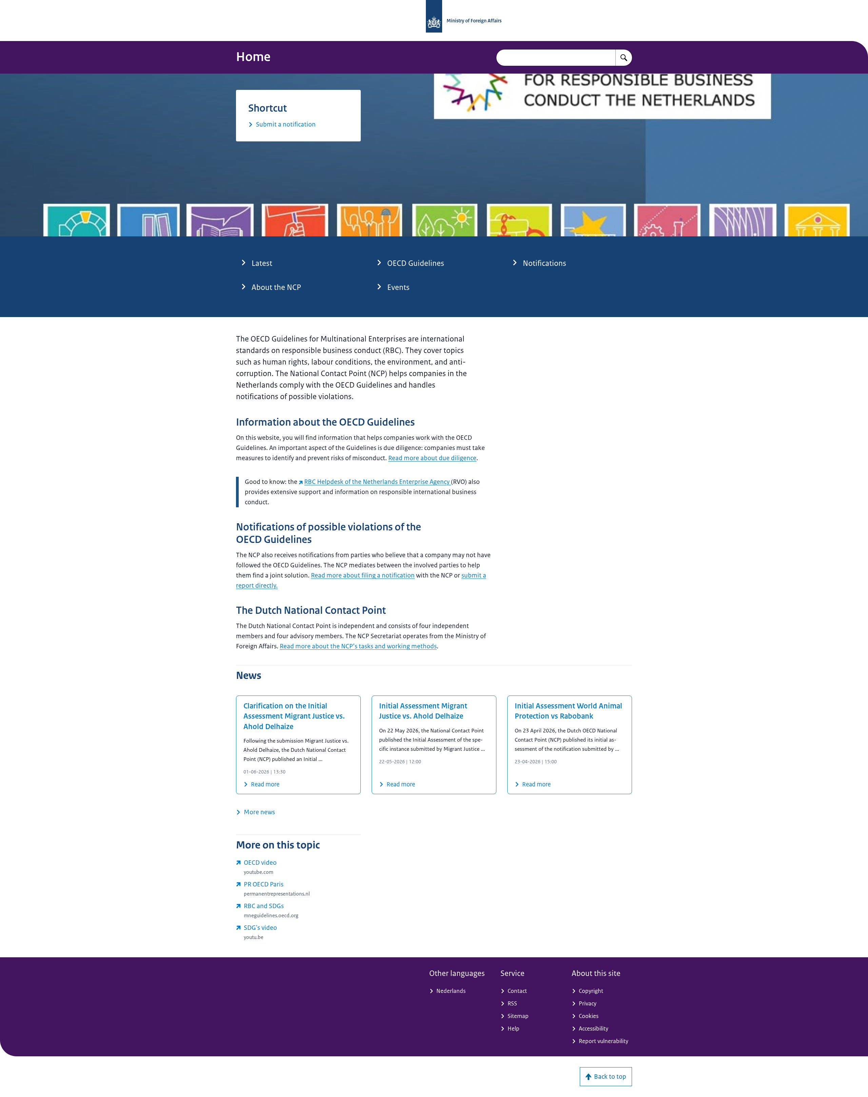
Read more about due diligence (432, 458)
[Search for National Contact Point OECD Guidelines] (624, 58)
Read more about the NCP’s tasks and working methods (358, 646)
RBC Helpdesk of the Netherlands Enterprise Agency (377, 482)
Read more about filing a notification (363, 575)
